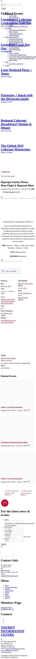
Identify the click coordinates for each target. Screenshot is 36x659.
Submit (4, 544)
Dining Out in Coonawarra (17, 46)
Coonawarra (13, 16)
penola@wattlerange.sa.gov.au (15, 648)
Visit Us (7, 596)
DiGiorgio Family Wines (25, 284)
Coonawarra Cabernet (16, 33)
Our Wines (8, 28)
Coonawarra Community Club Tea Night (14, 442)
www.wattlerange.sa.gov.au (9, 650)
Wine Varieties (13, 32)
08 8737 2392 (5, 570)
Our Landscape (13, 17)
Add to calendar (11, 271)
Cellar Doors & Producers (17, 30)
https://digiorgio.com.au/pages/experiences (8, 321)
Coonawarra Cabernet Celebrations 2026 (22, 58)
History (11, 19)
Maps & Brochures (15, 49)
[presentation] (17, 392)
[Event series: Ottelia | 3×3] (28, 410)
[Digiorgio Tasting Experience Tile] (18, 197)
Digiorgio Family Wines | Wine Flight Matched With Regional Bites (8, 301)
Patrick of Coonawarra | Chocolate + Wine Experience (12, 493)
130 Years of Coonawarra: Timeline (20, 21)
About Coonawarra (11, 587)
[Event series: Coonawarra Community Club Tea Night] (28, 445)
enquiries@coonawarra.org (9, 576)
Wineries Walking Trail (16, 42)
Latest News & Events (16, 64)
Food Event (4, 313)
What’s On (8, 51)
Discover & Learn (10, 14)
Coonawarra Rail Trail (16, 41)
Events (7, 592)
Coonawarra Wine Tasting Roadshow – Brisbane (26, 493)
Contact (7, 65)
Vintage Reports (14, 35)
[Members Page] (6, 607)
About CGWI (9, 591)
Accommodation (14, 48)
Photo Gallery (13, 60)
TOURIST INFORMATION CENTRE (12, 631)
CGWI (11, 25)
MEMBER (7, 609)
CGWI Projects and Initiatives (18, 26)
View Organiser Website (23, 299)
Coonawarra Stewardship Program (20, 23)
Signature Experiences (16, 39)
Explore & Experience (12, 37)
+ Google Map (25, 363)
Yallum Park (13, 44)
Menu (4, 8)
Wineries (7, 589)
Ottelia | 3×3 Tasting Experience (11, 407)
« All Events (5, 172)
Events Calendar (14, 53)
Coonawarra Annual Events (17, 55)
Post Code (27, 537)
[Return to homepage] (1, 2)
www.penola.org (6, 652)
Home (7, 12)
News (6, 62)
